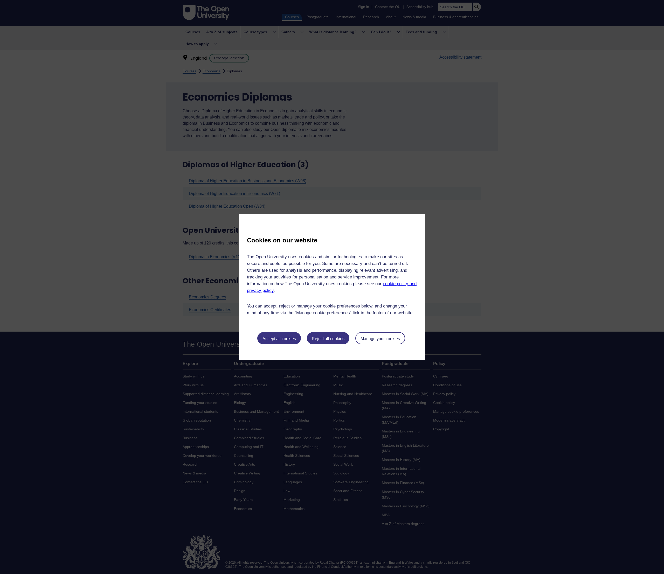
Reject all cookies (328, 339)
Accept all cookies (279, 339)
